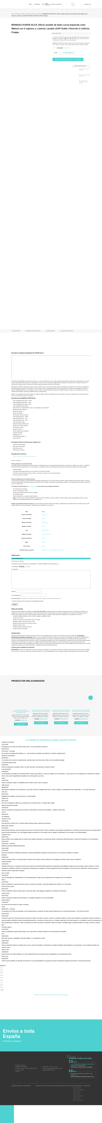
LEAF (43, 526)
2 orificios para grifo (46, 534)
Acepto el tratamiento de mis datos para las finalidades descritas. (28, 601)
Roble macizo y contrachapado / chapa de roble (53, 550)
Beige (43, 546)
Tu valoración (14, 569)
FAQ (66, 1085)
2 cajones (44, 514)
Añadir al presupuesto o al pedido (68, 59)
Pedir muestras (87, 1085)
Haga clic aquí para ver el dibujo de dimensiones (24, 456)
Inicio (12, 14)
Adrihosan (21, 1085)
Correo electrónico (16, 595)
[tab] (16, 331)
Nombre (13, 591)
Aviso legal (46, 1085)
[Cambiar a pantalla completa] (7, 1109)
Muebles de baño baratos (23, 712)
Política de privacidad (53, 1085)
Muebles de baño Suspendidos (33, 14)
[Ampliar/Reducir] (7, 1106)
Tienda (30, 4)
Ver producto (21, 724)
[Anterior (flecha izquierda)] (7, 1118)
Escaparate (37, 4)
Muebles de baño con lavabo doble (41, 711)
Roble (43, 518)
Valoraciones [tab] (50, 331)
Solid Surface (45, 522)
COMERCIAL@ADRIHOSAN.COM (54, 1068)
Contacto (53, 4)
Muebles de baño (19, 14)
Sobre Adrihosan (47, 4)
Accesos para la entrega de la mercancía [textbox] (22, 647)
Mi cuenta (70, 1085)
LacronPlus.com (32, 486)
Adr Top (44, 542)
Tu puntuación (15, 566)
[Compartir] (7, 1112)
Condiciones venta (39, 1085)
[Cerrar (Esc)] (7, 1115)
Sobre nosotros (62, 1085)
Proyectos (59, 4)
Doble (43, 538)
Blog (43, 4)
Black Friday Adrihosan (77, 1085)
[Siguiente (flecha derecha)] (7, 1121)
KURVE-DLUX (45, 530)
